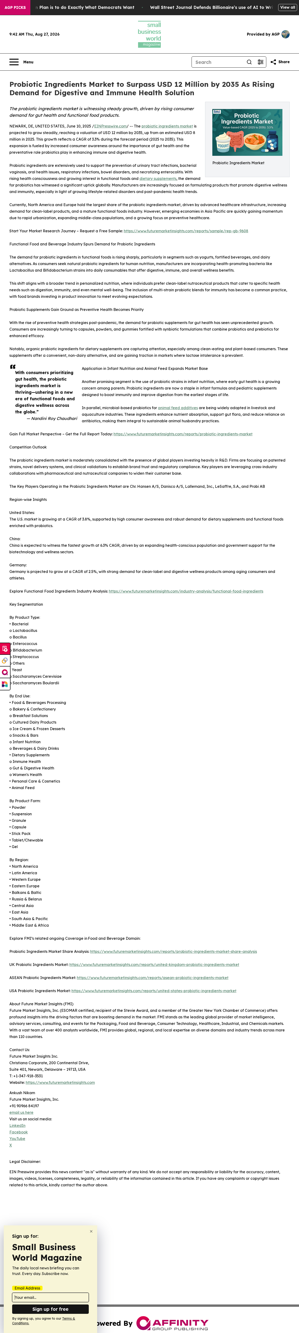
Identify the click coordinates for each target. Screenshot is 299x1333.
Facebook (18, 1132)
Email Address (27, 1288)
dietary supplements (157, 178)
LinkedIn (17, 1125)
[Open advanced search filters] (260, 62)
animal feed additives (178, 407)
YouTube (17, 1138)
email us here (21, 1112)
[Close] (91, 1231)
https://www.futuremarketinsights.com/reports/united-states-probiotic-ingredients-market (153, 990)
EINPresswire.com (110, 126)
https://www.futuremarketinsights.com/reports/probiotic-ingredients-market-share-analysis (173, 951)
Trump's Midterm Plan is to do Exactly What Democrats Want (68, 7)
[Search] (249, 62)
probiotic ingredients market (167, 126)
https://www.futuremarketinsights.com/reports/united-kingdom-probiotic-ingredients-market (154, 964)
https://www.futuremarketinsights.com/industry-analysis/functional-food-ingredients (186, 591)
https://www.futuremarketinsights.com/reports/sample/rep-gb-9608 (186, 231)
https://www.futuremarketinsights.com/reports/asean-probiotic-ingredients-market (152, 977)
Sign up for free (50, 1309)
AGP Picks (15, 7)
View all (287, 7)
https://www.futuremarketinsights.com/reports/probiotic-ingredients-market (183, 434)
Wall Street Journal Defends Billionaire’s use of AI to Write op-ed (221, 7)
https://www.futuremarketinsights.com (60, 1082)
